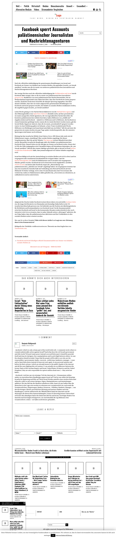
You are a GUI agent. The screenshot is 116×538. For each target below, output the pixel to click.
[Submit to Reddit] (43, 52)
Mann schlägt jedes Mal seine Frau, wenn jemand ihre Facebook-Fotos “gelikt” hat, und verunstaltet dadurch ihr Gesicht (45, 308)
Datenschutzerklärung (64, 535)
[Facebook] (94, 9)
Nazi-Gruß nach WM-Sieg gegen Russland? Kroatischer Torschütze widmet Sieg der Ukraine (93, 480)
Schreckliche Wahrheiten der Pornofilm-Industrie (56, 478)
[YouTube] (97, 9)
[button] (99, 33)
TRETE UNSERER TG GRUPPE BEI (45, 58)
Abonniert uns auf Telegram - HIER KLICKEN (45, 247)
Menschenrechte (57, 6)
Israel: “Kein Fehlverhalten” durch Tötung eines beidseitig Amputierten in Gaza (24, 305)
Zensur (54, 270)
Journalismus (43, 267)
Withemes (69, 529)
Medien (45, 6)
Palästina (37, 270)
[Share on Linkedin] (67, 52)
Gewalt (30, 267)
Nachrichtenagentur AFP (23, 160)
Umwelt (69, 6)
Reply (74, 343)
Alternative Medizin (24, 9)
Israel (35, 267)
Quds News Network (40, 114)
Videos (36, 9)
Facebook (23, 267)
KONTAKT (39, 512)
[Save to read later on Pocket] (61, 52)
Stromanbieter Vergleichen (52, 9)
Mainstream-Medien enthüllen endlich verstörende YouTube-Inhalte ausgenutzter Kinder (67, 305)
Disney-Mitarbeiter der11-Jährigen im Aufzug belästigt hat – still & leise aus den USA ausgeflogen (75, 480)
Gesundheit (81, 6)
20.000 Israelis (20, 164)
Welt (18, 6)
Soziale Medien (46, 270)
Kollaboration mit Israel (63, 93)
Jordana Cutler (71, 202)
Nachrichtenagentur (68, 267)
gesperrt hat (19, 97)
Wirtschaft (36, 6)
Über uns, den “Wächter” (88, 512)
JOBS (60, 512)
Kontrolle (52, 267)
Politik (26, 6)
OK (53, 535)
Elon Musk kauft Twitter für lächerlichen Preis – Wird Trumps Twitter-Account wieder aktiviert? (40, 480)
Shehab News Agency (64, 112)
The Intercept (48, 140)
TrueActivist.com (21, 228)
